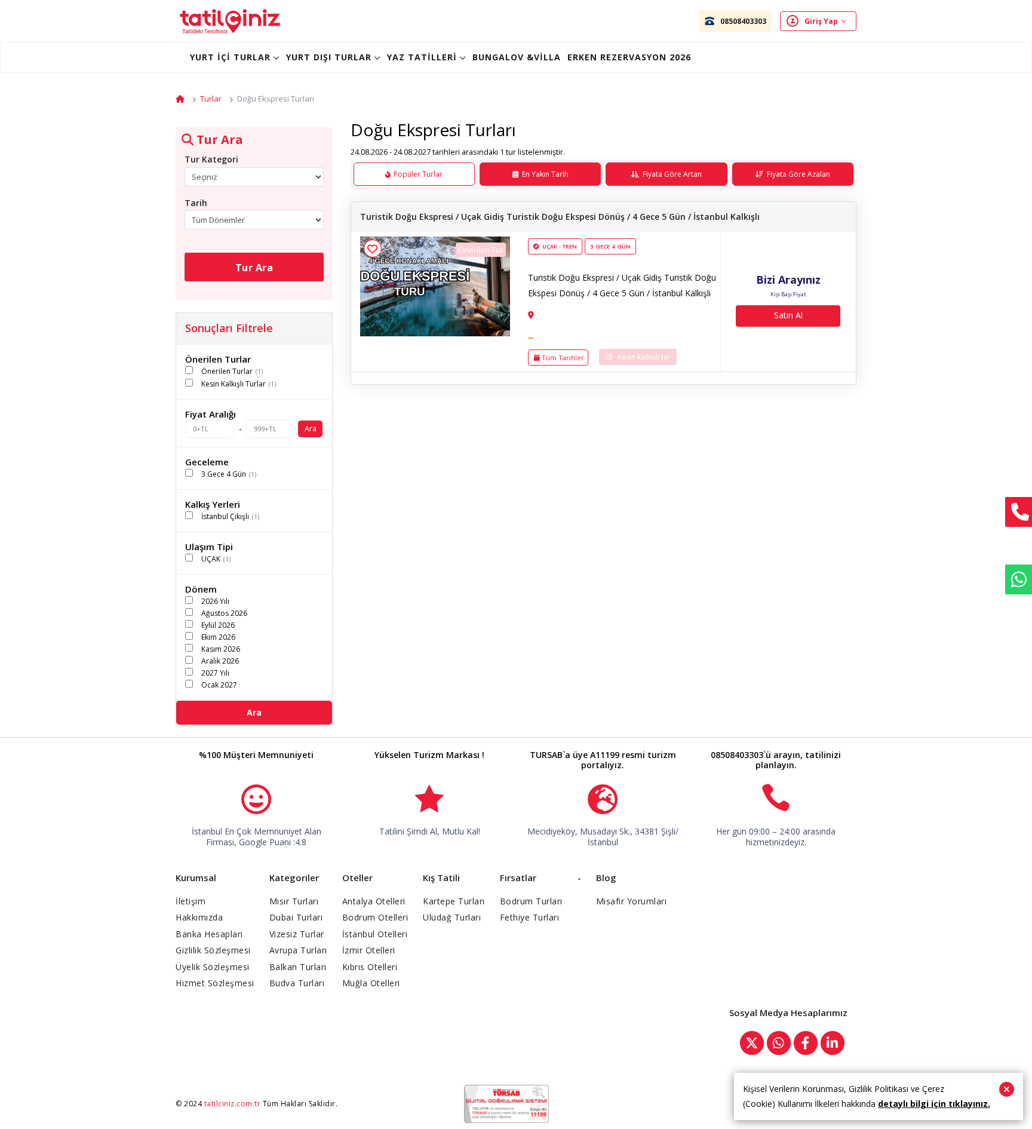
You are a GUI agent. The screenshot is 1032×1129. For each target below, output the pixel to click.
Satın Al (788, 315)
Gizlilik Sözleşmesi (213, 950)
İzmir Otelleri (368, 950)
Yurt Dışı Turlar (328, 57)
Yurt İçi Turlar (230, 57)
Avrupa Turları (298, 950)
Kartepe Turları (454, 901)
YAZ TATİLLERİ (422, 57)
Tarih (196, 202)
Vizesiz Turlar (296, 934)
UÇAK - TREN (559, 246)
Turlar (211, 98)
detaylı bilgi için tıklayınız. (934, 1103)
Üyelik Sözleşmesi (213, 966)
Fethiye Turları (530, 917)
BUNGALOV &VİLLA (516, 57)
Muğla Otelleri (371, 983)
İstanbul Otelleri (375, 934)
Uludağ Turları (452, 917)
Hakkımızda (199, 917)
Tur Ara (254, 267)
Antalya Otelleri (374, 901)
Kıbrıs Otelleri (370, 966)
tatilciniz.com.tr (232, 1104)
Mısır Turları (294, 901)
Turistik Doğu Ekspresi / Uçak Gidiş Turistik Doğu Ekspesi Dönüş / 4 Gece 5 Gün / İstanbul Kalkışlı (560, 216)
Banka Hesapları (209, 934)
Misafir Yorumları (631, 901)
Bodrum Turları (531, 901)
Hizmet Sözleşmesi (215, 983)
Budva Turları (297, 983)
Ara (311, 429)
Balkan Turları (298, 966)
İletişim (190, 901)
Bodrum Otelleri (375, 917)
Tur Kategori (211, 159)
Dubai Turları (296, 917)
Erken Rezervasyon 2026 (629, 57)
